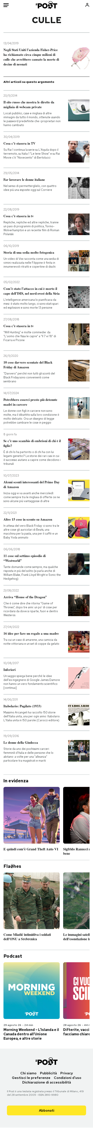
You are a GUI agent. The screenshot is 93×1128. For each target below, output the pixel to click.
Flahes (12, 866)
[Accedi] (87, 5)
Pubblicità (48, 1073)
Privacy (66, 1073)
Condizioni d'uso (67, 1077)
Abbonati (46, 1110)
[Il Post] (46, 5)
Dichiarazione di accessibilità (46, 1082)
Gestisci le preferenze (31, 1077)
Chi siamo (28, 1073)
